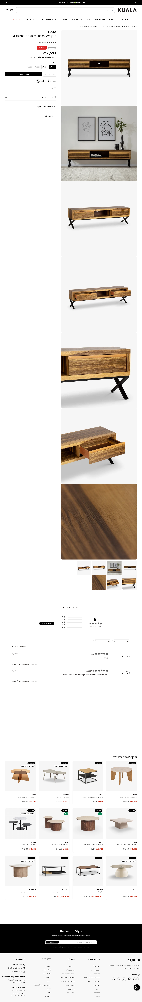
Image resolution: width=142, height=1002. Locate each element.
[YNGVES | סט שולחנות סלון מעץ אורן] (54, 776)
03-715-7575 (17, 964)
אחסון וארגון (125, 27)
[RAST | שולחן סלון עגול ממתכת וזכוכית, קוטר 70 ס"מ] (121, 871)
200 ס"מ (37, 67)
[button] (75, 617)
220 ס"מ (29, 67)
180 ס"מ (44, 67)
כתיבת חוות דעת (46, 623)
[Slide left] (135, 2)
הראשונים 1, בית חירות (18, 991)
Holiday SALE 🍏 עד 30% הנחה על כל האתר (71, 2)
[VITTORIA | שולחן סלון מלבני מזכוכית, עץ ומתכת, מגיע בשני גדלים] (54, 871)
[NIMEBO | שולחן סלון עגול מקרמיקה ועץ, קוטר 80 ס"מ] (20, 871)
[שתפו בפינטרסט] (43, 81)
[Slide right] (7, 2)
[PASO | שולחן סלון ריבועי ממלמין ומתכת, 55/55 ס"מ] (88, 776)
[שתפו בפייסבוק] (49, 81)
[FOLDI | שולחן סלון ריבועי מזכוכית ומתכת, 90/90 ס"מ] (121, 823)
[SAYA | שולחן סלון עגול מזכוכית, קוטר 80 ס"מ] (20, 776)
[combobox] (65, 10)
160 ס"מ (52, 67)
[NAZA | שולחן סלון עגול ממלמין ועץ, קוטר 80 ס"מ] (121, 776)
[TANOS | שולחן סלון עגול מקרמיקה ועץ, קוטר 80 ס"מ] (88, 823)
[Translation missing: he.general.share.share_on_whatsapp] (38, 81)
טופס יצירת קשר (17, 972)
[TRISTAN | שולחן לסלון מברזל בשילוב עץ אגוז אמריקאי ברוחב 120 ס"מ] (88, 871)
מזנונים (118, 27)
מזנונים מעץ (109, 27)
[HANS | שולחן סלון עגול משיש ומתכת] (20, 823)
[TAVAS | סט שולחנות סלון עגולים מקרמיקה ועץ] (54, 823)
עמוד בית (134, 27)
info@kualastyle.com (15, 968)
